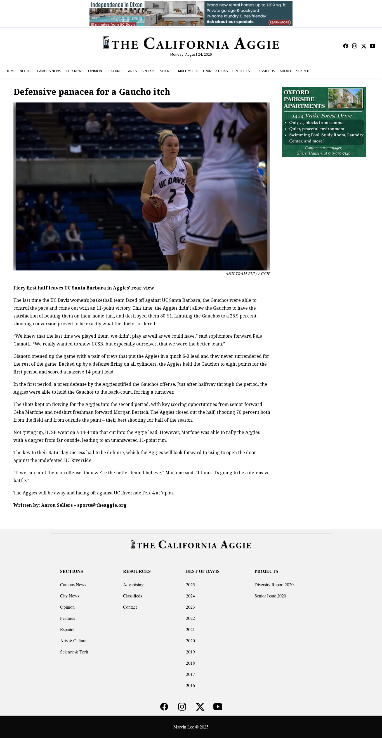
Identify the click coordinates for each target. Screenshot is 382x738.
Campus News (73, 584)
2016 (190, 685)
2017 (190, 674)
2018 (190, 663)
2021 (190, 629)
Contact (130, 607)
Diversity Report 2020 (274, 584)
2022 (190, 618)
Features (67, 618)
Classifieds (132, 596)
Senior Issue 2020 (270, 596)
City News (69, 596)
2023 (190, 607)
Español (67, 629)
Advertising (133, 584)
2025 (190, 584)
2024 (190, 596)
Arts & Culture (73, 640)
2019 (190, 652)
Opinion (67, 607)
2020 (190, 640)
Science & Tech (74, 652)
